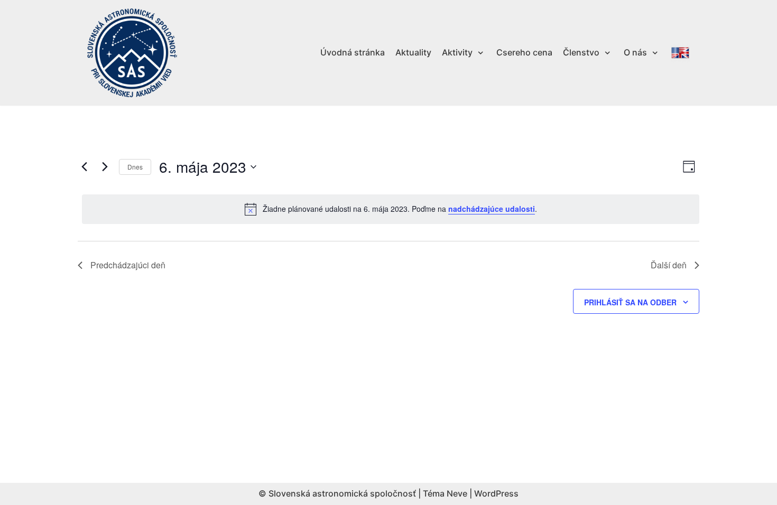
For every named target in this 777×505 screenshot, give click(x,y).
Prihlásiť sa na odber (630, 302)
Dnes (135, 166)
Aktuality (413, 52)
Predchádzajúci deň (127, 265)
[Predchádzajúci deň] (84, 167)
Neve (457, 493)
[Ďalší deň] (104, 167)
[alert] (390, 209)
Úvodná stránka (352, 52)
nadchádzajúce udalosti (491, 208)
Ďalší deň (669, 265)
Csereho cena (524, 52)
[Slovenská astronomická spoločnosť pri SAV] (132, 53)
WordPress (496, 493)
